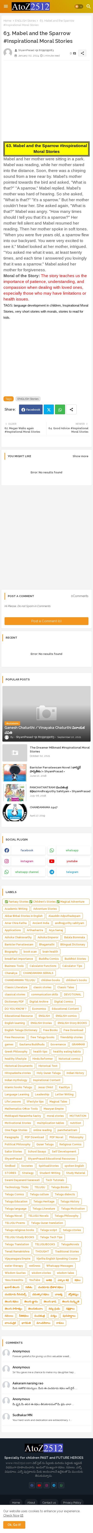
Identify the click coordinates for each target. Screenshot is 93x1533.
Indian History (75, 1073)
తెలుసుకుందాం (35, 1308)
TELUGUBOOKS (45, 1244)
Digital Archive (39, 1001)
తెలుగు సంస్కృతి (70, 1301)
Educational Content (65, 1008)
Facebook (33, 409)
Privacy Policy (72, 1502)
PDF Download (34, 1137)
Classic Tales (65, 987)
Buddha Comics (49, 958)
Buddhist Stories (75, 958)
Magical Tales (58, 1101)
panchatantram (67, 1130)
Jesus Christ (45, 1087)
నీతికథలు (24, 1315)
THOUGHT (42, 1251)
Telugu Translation (17, 1244)
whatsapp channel (27, 872)
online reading (42, 1130)
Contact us (49, 1502)
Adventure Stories (45, 908)
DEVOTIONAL (72, 994)
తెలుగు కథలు (11, 1301)
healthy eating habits (67, 1051)
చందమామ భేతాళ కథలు (50, 1287)
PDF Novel (56, 1137)
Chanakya (11, 973)
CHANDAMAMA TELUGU (20, 980)
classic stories (42, 987)
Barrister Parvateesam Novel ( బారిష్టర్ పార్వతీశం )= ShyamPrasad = (55, 769)
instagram (27, 861)
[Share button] (71, 409)
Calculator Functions (43, 965)
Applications (13, 930)
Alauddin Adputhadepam (64, 916)
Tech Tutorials (55, 1180)
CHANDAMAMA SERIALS (38, 973)
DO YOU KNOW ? (15, 1008)
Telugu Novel (13, 1215)
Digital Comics (63, 1001)
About (31, 1502)
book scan (30, 951)
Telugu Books (60, 1187)
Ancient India (40, 923)
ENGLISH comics (66, 1015)
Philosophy (76, 1137)
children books (50, 980)
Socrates (27, 1165)
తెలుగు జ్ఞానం (31, 1301)
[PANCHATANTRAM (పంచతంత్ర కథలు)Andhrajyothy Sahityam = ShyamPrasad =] (14, 792)
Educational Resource (19, 1015)
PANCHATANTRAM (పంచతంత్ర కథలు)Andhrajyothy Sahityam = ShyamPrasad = (60, 791)
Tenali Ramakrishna (17, 1251)
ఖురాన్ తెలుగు (12, 1287)
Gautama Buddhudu (32, 1044)
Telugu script (48, 1230)
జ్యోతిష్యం (73, 1294)
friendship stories (71, 1037)
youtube (72, 861)
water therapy (14, 1265)
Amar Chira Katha (16, 923)
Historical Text (48, 1065)
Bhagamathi (47, 944)
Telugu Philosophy (67, 1215)
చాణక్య (59, 1294)
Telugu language (16, 1208)
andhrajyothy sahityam (69, 923)
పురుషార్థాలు (69, 1315)
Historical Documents (19, 1065)
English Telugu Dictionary (21, 1030)
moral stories (55, 1115)
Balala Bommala (74, 937)
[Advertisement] (46, 100)
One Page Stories (16, 1130)
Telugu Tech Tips (51, 1237)
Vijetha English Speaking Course (57, 1258)
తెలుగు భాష (50, 1301)
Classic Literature (16, 987)
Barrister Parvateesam (19, 944)
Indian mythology (16, 1080)
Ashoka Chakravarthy (18, 937)
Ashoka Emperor (48, 937)
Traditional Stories (67, 1251)
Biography (11, 951)
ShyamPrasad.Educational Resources (51, 1158)
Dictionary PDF (14, 1001)
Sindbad (10, 1165)
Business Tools (14, 965)
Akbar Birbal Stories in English (24, 916)
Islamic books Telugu (18, 1087)
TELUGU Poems (15, 1222)
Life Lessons (13, 1101)
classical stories (15, 994)
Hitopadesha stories (18, 1073)
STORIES (10, 1173)
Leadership (42, 1094)
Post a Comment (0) (46, 621)
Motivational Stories (18, 1123)
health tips (40, 1051)
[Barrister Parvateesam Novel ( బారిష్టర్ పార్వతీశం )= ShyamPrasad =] (14, 772)
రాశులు (60, 1322)
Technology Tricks (17, 1187)
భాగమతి (26, 1322)
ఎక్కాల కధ (63, 1280)
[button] (79, 6)
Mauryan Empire (54, 1108)
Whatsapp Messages (59, 1265)
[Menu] (6, 6)
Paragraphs (12, 1137)
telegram (72, 872)
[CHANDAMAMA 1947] (14, 812)
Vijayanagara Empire (17, 1258)
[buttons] (32, 1485)
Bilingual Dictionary (72, 944)
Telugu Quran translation (47, 1222)
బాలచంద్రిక (10, 1322)
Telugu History (69, 1201)
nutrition (75, 1123)
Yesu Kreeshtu (14, 1280)
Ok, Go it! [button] (14, 1525)
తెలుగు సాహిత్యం (13, 1308)
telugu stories (72, 1230)
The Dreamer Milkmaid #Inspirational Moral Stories (60, 749)
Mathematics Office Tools (21, 1108)
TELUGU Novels (38, 1215)
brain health (50, 951)
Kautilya (64, 1087)
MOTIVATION (78, 1115)
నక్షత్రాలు (70, 1308)
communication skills (44, 994)
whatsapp (72, 850)
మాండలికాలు (43, 1322)
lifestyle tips (35, 1101)
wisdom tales (65, 1272)
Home (7, 20)
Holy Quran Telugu (49, 1073)
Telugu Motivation (73, 1208)
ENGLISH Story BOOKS (72, 1023)
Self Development (64, 1151)
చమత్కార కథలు (40, 1294)
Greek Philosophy (16, 1051)
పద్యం (54, 1315)
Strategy (28, 1173)
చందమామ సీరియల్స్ (15, 1294)
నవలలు (9, 1315)
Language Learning (17, 1094)
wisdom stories (41, 1272)
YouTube (34, 1280)
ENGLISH (44, 1015)
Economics (39, 1008)
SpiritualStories (49, 1165)
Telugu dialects (65, 1194)
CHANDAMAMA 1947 (44, 807)
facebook (27, 850)
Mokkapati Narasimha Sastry (23, 1115)
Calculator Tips (72, 965)
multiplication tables (50, 1123)
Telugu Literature (43, 1208)
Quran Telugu (45, 1144)
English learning (15, 1023)
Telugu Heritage (44, 1201)
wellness (34, 1265)
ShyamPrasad (13, 1158)
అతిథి (49, 1280)
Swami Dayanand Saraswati (22, 1180)
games (9, 1044)
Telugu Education (16, 1201)
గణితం (28, 1287)
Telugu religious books (19, 1230)
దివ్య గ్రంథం (54, 1308)
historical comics (69, 1058)
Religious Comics (70, 1144)
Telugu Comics (14, 1194)
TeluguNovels (70, 1244)
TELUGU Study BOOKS (19, 1237)
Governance (58, 1044)
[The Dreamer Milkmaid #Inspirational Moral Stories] (14, 753)
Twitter (49, 409)
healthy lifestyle (16, 1058)
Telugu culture (39, 1194)
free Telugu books (42, 1037)
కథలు (77, 1280)
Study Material (75, 1173)
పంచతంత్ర (39, 1315)
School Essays (37, 1151)
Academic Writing (16, 908)
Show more (80, 456)
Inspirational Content (47, 1080)
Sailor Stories (13, 1151)
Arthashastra (35, 930)
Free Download (73, 1030)
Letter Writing (64, 1094)
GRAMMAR (78, 1044)
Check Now (11, 1515)
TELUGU (39, 1187)
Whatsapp (60, 409)
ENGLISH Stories (25, 20)
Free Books (50, 1030)
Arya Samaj (56, 930)
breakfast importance (19, 958)
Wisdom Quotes (15, 1272)
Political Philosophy (17, 1144)
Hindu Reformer (42, 1058)
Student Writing (50, 1173)
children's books (76, 980)
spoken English (74, 1165)
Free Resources (15, 1037)
